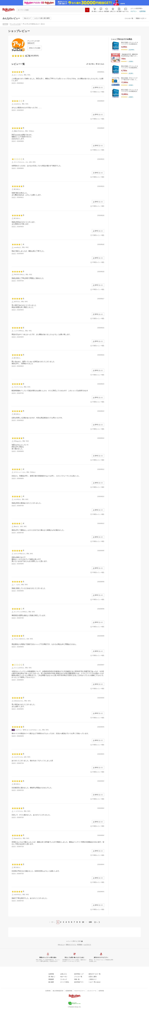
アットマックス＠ (15, 24)
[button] (100, 10)
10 (83, 922)
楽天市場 (5, 24)
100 (90, 922)
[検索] (87, 10)
